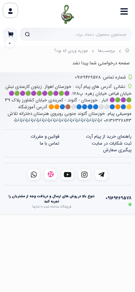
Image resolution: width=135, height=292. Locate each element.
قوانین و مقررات (44, 136)
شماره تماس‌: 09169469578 (100, 77)
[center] (27, 34)
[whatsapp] (34, 174)
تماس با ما (49, 143)
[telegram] (101, 174)
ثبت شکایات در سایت (112, 143)
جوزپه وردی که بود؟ (71, 50)
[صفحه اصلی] (127, 51)
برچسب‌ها (106, 50)
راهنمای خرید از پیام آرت (109, 136)
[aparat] (51, 174)
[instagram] (84, 174)
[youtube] (68, 174)
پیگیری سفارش (117, 150)
